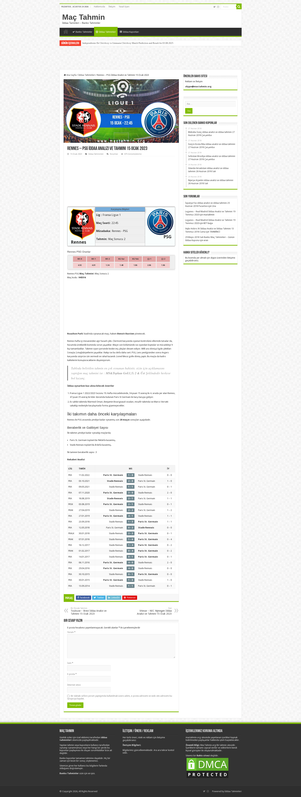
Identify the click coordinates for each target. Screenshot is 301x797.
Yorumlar (114, 154)
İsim (70, 663)
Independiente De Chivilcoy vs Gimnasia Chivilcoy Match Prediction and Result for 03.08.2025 (127, 43)
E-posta (72, 674)
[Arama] (239, 6)
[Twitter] (214, 7)
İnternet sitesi (74, 685)
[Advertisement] (150, 58)
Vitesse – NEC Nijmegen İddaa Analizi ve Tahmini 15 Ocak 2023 (154, 611)
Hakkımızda (99, 6)
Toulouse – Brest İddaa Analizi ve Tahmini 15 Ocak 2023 (88, 611)
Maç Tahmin (83, 17)
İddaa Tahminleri (107, 32)
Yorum (71, 632)
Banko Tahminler (84, 32)
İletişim (112, 6)
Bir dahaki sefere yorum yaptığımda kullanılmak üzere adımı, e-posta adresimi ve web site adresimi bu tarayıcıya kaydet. (119, 697)
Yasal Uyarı (124, 6)
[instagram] (218, 7)
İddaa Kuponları (131, 32)
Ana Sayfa (65, 31)
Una (214, 206)
